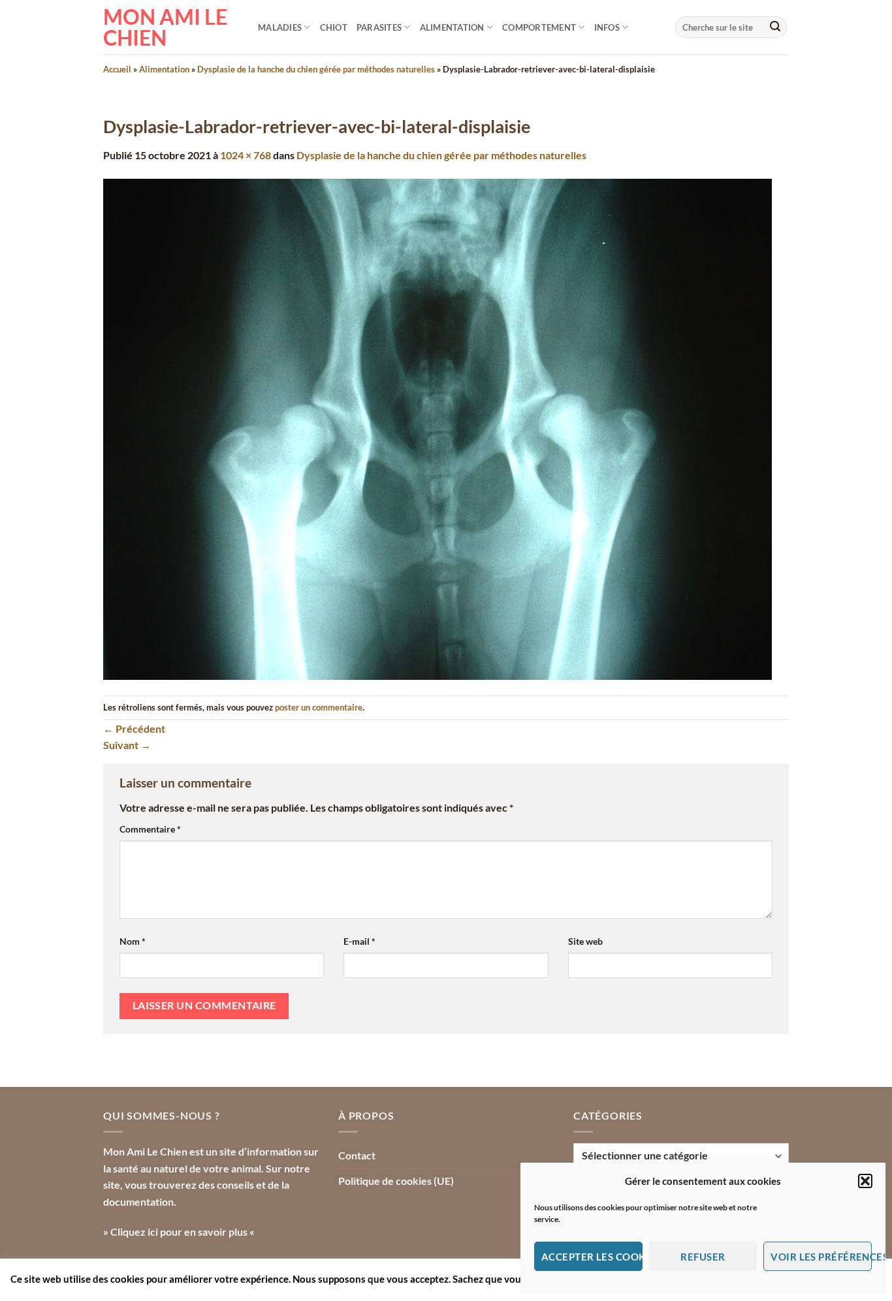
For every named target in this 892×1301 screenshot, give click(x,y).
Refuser (702, 1257)
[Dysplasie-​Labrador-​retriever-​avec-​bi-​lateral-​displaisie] (437, 427)
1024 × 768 (245, 155)
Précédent (134, 728)
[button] (865, 1180)
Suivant (127, 745)
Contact (356, 1155)
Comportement (539, 27)
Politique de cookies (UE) (396, 1180)
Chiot (333, 27)
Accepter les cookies (592, 1257)
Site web (585, 941)
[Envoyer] (775, 27)
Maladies (280, 27)
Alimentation (452, 27)
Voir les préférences (821, 1257)
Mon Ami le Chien (165, 27)
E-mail (359, 941)
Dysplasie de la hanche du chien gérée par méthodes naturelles (316, 69)
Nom (132, 941)
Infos (607, 27)
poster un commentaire (318, 707)
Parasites (379, 27)
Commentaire (150, 828)
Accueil (117, 69)
